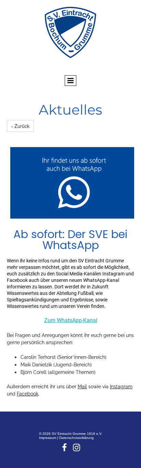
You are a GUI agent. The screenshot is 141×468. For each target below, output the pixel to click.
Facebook (27, 393)
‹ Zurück (20, 125)
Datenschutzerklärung (76, 438)
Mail (82, 386)
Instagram (121, 386)
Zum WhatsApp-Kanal (70, 320)
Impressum (48, 438)
